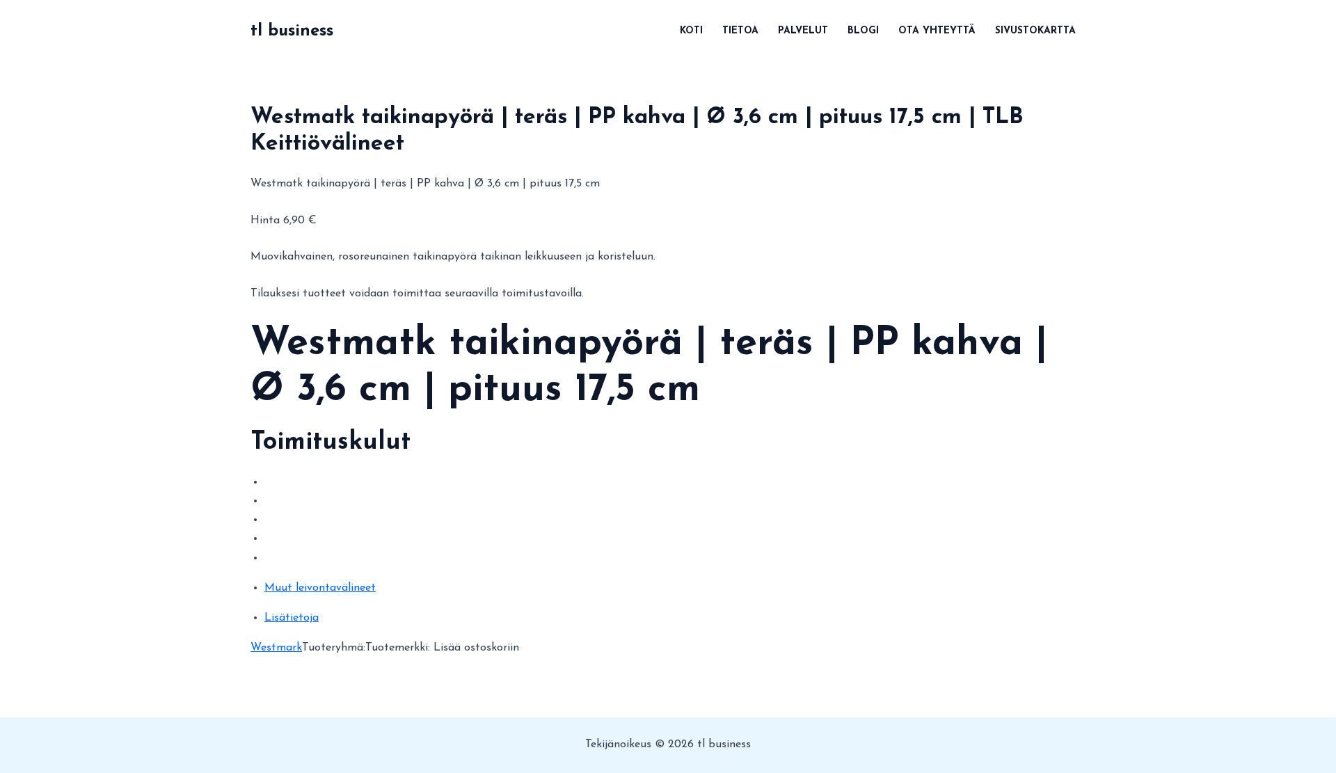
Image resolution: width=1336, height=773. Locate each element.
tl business (291, 31)
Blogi (863, 31)
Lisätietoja (291, 617)
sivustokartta (1035, 31)
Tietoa (740, 31)
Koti (691, 31)
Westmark (276, 647)
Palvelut (803, 31)
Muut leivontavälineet (320, 587)
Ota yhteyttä (937, 31)
